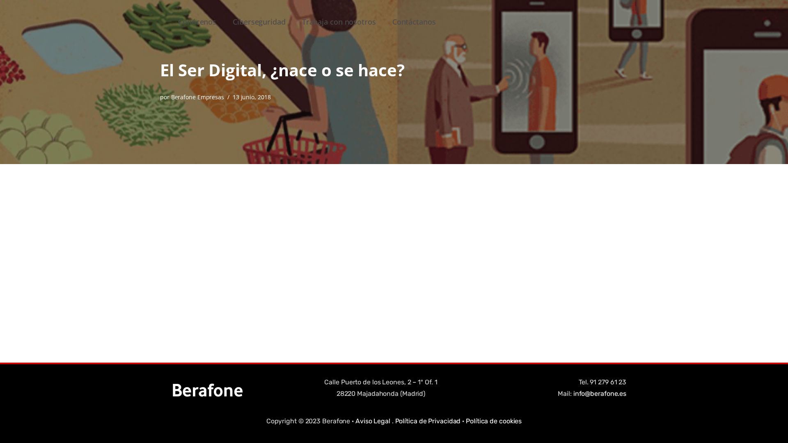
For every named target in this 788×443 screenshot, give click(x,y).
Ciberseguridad (259, 22)
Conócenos (197, 22)
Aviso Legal (372, 421)
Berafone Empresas (197, 97)
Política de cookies (494, 421)
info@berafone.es (599, 393)
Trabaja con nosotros (339, 22)
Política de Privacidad (428, 421)
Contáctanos (414, 22)
